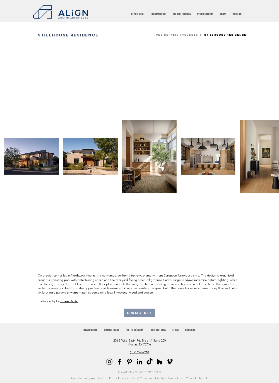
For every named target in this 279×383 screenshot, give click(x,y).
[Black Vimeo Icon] (170, 362)
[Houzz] (159, 362)
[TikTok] (149, 362)
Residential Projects (177, 34)
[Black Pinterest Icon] (129, 362)
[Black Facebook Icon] (119, 362)
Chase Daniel (69, 301)
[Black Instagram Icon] (109, 362)
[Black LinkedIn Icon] (139, 362)
